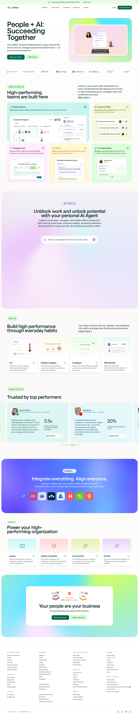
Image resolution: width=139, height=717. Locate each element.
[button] (136, 2)
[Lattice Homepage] (12, 7)
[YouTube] (126, 711)
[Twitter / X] (122, 711)
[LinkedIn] (130, 711)
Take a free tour (79, 617)
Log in (114, 7)
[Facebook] (118, 711)
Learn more (84, 331)
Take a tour (32, 57)
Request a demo (124, 7)
